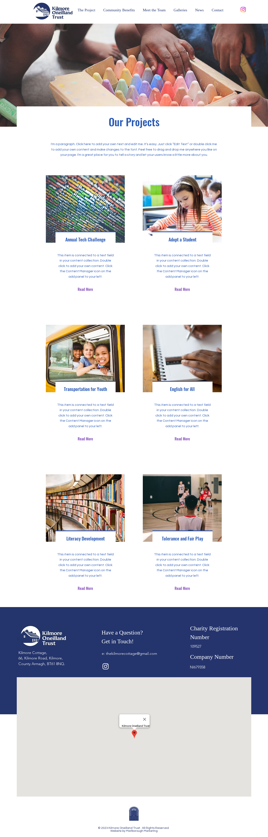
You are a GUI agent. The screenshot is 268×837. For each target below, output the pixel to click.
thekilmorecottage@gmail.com (131, 653)
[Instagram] (243, 9)
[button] (62, 10)
